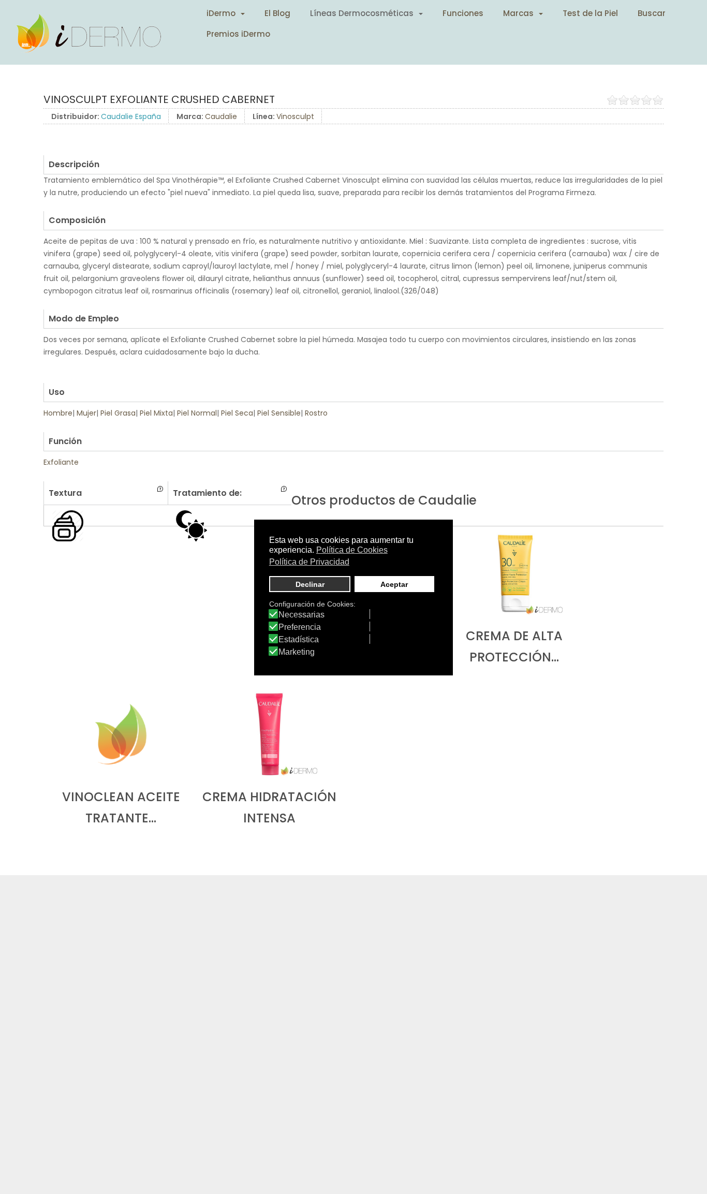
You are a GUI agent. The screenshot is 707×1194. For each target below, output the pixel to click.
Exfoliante (61, 462)
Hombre (57, 413)
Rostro (316, 413)
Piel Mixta (156, 413)
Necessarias (301, 615)
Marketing (296, 652)
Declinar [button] (310, 584)
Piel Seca (237, 413)
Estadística (298, 640)
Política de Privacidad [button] (309, 561)
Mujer (86, 413)
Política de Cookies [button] (352, 550)
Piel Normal (197, 413)
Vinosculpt (295, 116)
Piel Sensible (279, 413)
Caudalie (221, 116)
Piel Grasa (118, 413)
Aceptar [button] (394, 584)
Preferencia (299, 627)
